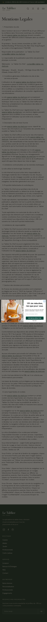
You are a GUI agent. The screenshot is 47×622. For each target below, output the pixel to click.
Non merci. (35, 320)
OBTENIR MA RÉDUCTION (34, 318)
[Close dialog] (44, 301)
